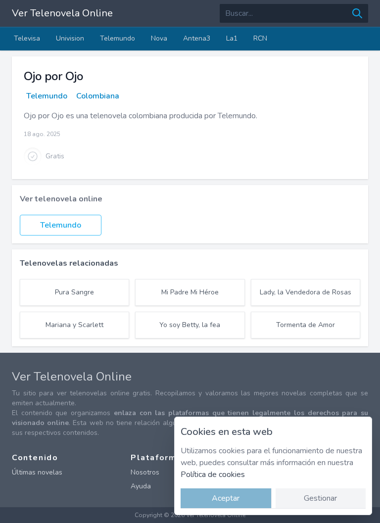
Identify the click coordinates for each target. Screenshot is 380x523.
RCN (260, 38)
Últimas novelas (37, 472)
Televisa (27, 38)
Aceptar (225, 498)
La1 (232, 38)
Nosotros (145, 472)
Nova (159, 38)
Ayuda (141, 486)
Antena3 (196, 38)
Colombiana (97, 96)
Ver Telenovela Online (62, 13)
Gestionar (320, 498)
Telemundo (117, 38)
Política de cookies (213, 474)
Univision (70, 38)
